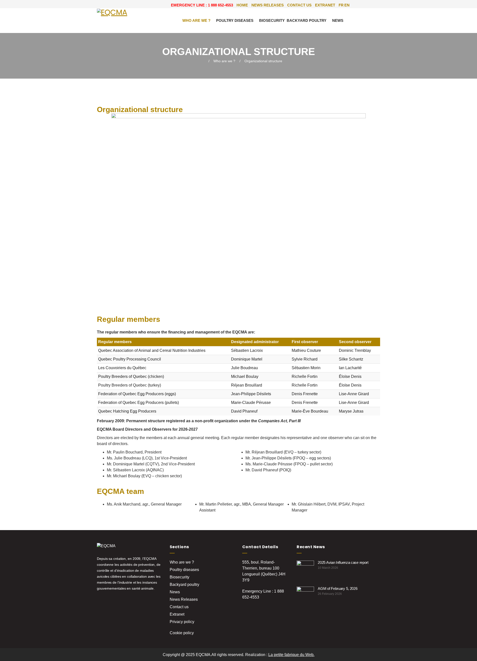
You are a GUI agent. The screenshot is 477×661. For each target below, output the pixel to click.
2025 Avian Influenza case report (343, 562)
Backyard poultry (306, 20)
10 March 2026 (328, 568)
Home (242, 5)
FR (341, 5)
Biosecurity (272, 20)
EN (347, 5)
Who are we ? (196, 20)
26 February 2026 (330, 594)
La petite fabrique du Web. (291, 655)
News (337, 20)
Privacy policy (182, 622)
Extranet (325, 5)
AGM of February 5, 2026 (337, 588)
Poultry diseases (234, 20)
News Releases (267, 5)
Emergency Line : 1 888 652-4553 (202, 5)
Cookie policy (182, 633)
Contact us (299, 5)
